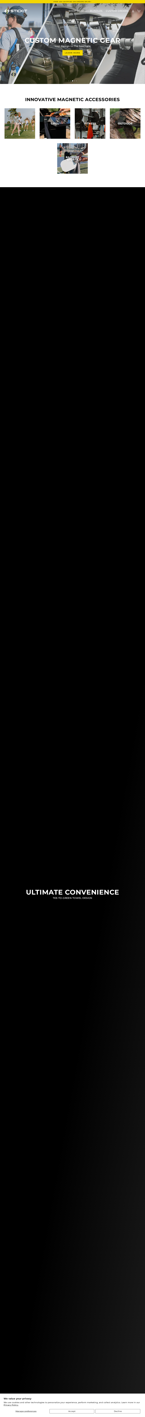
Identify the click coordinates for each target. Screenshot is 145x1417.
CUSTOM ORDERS (117, 10)
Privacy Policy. (11, 1405)
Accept (72, 1411)
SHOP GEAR (76, 10)
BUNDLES (96, 10)
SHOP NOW (72, 59)
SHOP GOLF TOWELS (72, 905)
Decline (118, 1411)
